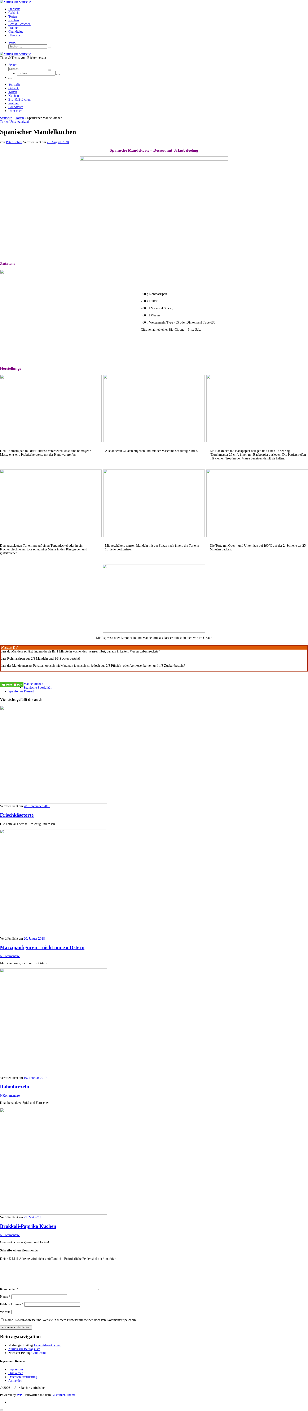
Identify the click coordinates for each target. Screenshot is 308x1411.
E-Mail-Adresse (11, 1304)
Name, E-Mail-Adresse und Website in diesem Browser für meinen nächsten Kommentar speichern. (71, 1320)
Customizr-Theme (63, 1395)
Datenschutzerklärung (22, 1377)
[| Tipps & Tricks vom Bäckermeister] (15, 2)
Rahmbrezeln (14, 1086)
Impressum (15, 1369)
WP (19, 1395)
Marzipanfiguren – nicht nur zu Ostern (42, 947)
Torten (19, 118)
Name (5, 1296)
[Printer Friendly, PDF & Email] (11, 684)
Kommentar (9, 1289)
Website (5, 1312)
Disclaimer (15, 1373)
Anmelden (15, 1380)
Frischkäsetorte (17, 815)
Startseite (6, 118)
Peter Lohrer (14, 142)
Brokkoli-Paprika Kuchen (28, 1226)
